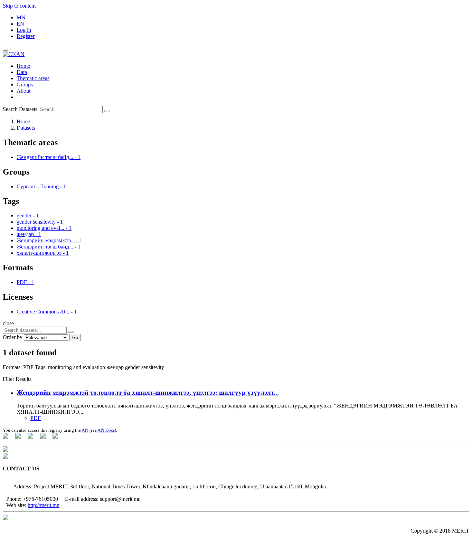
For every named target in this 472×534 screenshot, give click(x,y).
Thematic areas (33, 78)
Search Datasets (20, 109)
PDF (35, 418)
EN (20, 24)
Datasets (26, 128)
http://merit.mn (43, 505)
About (23, 91)
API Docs (106, 430)
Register (26, 36)
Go (75, 337)
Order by (12, 337)
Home (23, 66)
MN (21, 17)
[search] (71, 332)
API (85, 430)
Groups (25, 84)
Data (22, 72)
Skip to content (19, 6)
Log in (24, 30)
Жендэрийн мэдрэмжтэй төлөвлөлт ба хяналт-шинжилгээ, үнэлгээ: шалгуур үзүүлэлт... (148, 392)
